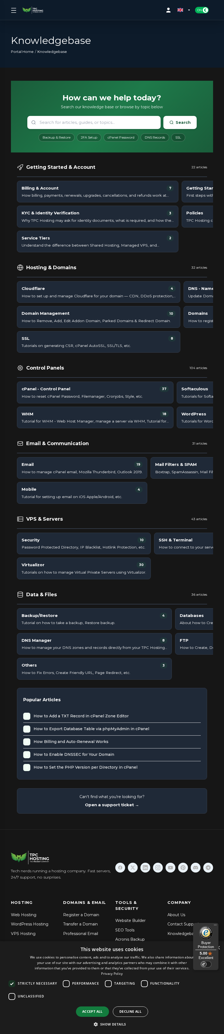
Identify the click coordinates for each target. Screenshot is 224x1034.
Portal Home (22, 51)
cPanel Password (121, 137)
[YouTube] (170, 868)
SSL (178, 137)
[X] (133, 868)
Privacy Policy (112, 973)
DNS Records (155, 137)
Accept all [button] (92, 1011)
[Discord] (196, 868)
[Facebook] (120, 868)
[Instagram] (158, 868)
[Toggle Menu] (13, 10)
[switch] (206, 964)
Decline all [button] (130, 1011)
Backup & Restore (56, 137)
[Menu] (215, 926)
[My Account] (169, 10)
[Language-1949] (184, 10)
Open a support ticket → (112, 804)
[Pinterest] (183, 868)
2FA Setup (89, 137)
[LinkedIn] (145, 868)
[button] (112, 1024)
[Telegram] (208, 868)
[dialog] (112, 987)
